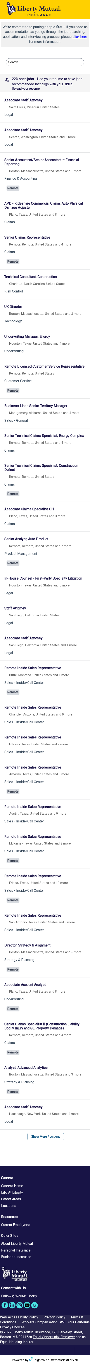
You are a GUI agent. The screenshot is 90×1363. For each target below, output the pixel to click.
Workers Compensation (39, 1322)
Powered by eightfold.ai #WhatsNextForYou (45, 1360)
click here (80, 37)
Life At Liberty (12, 1192)
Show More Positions (45, 1136)
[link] (45, 108)
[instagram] (19, 1305)
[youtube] (27, 1305)
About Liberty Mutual (17, 1244)
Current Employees (15, 1225)
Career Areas (11, 1199)
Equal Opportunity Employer (54, 1337)
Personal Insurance (16, 1250)
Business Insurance (16, 1257)
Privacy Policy (54, 1317)
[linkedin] (12, 1305)
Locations (8, 1206)
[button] (45, 83)
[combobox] (42, 62)
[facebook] (5, 1305)
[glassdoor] (34, 1305)
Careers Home (12, 1186)
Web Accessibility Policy (19, 1317)
